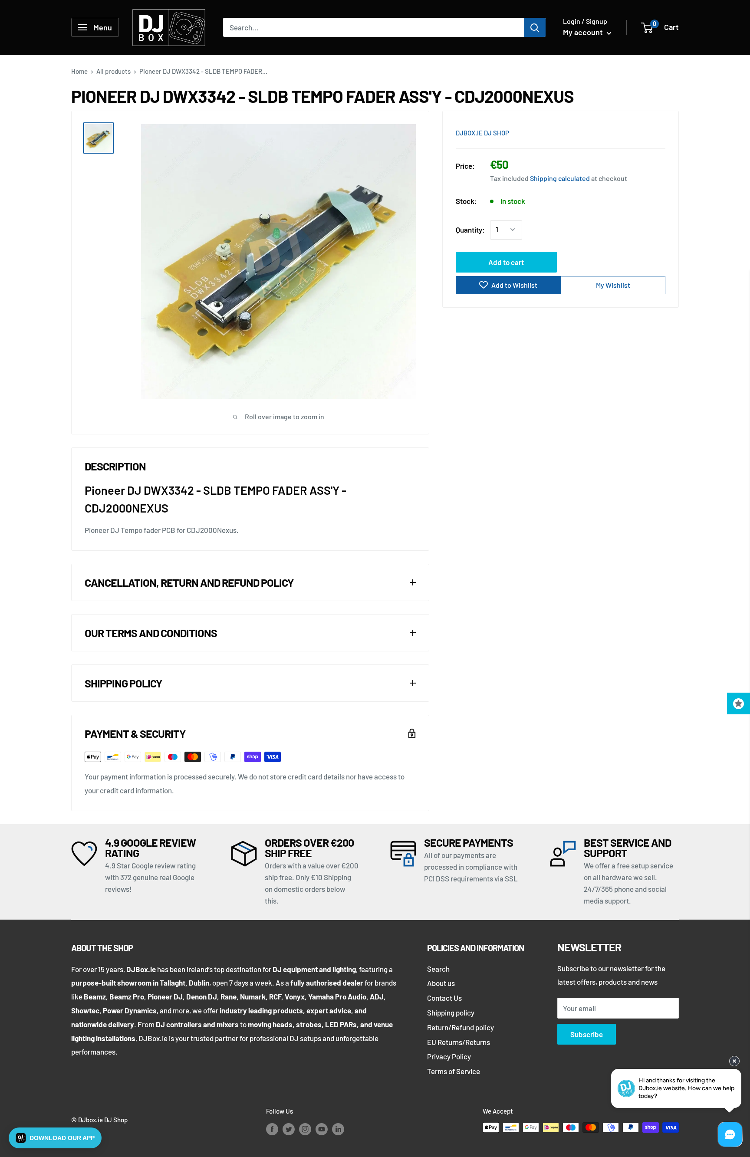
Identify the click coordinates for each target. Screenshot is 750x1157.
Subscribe (586, 1034)
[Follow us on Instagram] (305, 1128)
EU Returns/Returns (458, 1042)
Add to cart (506, 261)
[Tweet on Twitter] (643, 132)
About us (441, 983)
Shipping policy (450, 1012)
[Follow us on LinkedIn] (338, 1128)
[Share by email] (659, 132)
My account (584, 32)
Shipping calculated (560, 178)
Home (79, 71)
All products (113, 71)
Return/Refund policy (460, 1027)
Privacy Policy (449, 1056)
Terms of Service (453, 1071)
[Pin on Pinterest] (626, 132)
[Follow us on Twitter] (289, 1128)
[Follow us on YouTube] (322, 1128)
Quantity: (470, 229)
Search (438, 968)
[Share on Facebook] (610, 132)
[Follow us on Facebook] (272, 1128)
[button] (55, 1137)
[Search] (535, 27)
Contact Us (444, 997)
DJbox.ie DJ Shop (482, 133)
